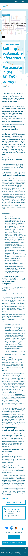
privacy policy (17, 553)
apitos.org (14, 516)
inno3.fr (3, 549)
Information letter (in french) (13, 543)
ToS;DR (4, 392)
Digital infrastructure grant (9, 300)
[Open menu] (24, 6)
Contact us (12, 537)
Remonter (26, 548)
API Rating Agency (10, 384)
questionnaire (10, 513)
